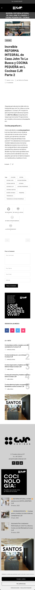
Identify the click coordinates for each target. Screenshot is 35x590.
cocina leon (10, 180)
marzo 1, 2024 (10, 80)
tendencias (10, 195)
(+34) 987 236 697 (18, 1)
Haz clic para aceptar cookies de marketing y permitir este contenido (17, 28)
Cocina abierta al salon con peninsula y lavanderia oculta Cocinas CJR (17, 385)
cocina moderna (21, 180)
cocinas (21, 183)
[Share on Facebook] (10, 164)
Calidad (13, 177)
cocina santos (11, 183)
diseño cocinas (11, 192)
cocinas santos (11, 189)
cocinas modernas (23, 186)
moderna (21, 192)
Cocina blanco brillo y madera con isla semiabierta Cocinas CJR (16, 346)
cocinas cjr (10, 186)
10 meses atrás (11, 349)
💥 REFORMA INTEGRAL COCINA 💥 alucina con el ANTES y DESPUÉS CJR (22, 501)
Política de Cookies (15, 587)
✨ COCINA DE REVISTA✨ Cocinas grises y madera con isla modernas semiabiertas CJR (22, 513)
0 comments (10, 82)
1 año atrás (10, 369)
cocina (21, 177)
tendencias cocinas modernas (15, 198)
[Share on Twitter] (13, 164)
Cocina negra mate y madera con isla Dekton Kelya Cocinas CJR (16, 365)
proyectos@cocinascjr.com (17, 459)
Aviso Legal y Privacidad (25, 587)
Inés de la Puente (23, 80)
